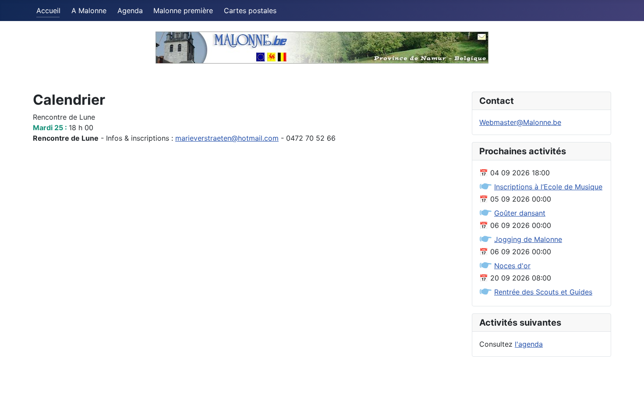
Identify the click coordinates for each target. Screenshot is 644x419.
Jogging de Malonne (528, 239)
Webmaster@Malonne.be (520, 122)
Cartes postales (250, 10)
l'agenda (529, 344)
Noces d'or (512, 265)
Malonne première (183, 10)
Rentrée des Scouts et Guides (543, 292)
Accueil (48, 10)
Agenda (130, 10)
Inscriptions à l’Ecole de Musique (548, 186)
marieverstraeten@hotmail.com (227, 138)
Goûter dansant (519, 213)
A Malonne (88, 10)
